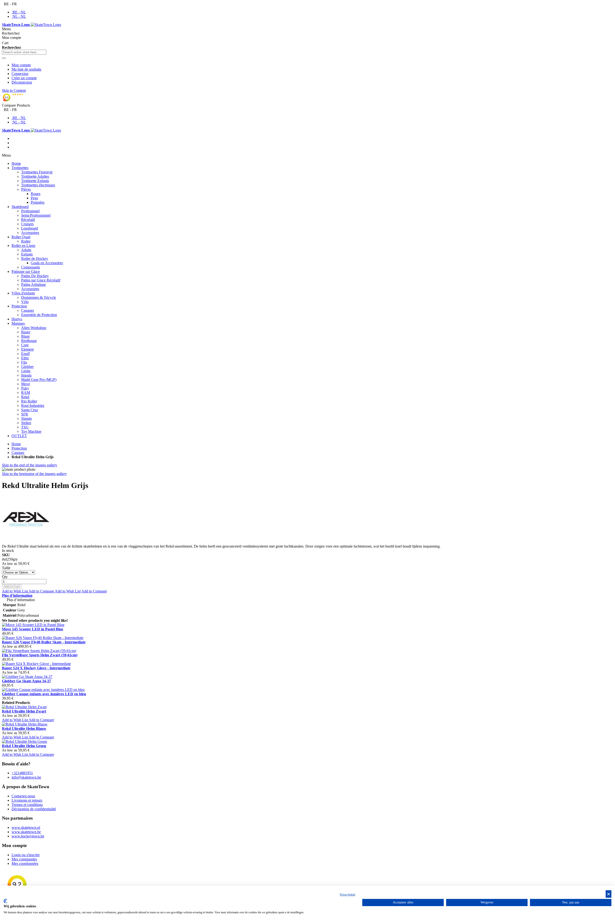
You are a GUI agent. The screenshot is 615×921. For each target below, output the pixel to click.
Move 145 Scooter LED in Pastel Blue (32, 629)
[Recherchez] (4, 58)
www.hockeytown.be (28, 836)
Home (16, 444)
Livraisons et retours (27, 800)
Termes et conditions (27, 805)
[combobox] (24, 52)
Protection (19, 448)
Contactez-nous (23, 796)
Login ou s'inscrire (26, 855)
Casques (18, 453)
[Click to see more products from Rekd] (26, 542)
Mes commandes (24, 859)
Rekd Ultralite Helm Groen (24, 746)
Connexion (20, 74)
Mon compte (21, 65)
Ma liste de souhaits (26, 69)
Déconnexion (22, 82)
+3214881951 (22, 773)
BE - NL (19, 12)
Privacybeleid (347, 894)
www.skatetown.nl (26, 827)
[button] (15, 591)
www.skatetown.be (26, 832)
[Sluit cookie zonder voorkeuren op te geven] (608, 894)
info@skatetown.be (26, 777)
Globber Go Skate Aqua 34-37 (26, 681)
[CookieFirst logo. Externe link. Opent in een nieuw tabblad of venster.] (5, 901)
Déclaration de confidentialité (34, 809)
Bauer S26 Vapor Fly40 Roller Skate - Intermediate (44, 642)
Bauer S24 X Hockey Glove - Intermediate (36, 668)
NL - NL (19, 16)
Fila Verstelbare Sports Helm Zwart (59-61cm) (39, 655)
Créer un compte (24, 78)
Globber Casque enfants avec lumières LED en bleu (44, 694)
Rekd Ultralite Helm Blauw (24, 728)
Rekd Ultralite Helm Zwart (24, 711)
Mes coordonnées (25, 863)
